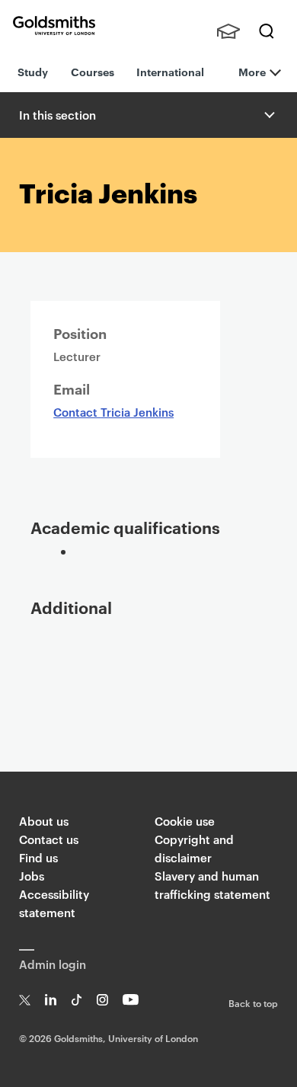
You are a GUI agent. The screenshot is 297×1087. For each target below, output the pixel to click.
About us (44, 821)
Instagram (102, 999)
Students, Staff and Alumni (228, 31)
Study (33, 71)
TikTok (76, 999)
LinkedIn (50, 999)
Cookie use (185, 821)
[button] (268, 115)
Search (267, 31)
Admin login (52, 964)
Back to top (253, 1002)
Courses (92, 71)
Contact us (48, 839)
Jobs (31, 876)
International (170, 71)
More (252, 71)
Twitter (24, 999)
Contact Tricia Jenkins (113, 412)
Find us (38, 857)
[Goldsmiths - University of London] (54, 25)
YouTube (131, 999)
